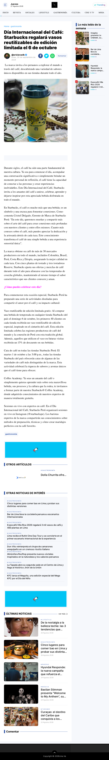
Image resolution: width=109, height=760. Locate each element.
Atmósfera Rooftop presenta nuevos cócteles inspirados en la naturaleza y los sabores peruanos (33, 555)
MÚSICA (45, 687)
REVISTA (17, 12)
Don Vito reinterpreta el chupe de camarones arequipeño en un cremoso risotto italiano (30, 548)
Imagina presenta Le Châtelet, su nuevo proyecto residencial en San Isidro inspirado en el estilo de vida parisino (97, 35)
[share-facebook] (40, 56)
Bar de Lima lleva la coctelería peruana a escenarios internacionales (33, 515)
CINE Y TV (89, 12)
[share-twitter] (46, 56)
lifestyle (47, 619)
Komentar (61, 56)
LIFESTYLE (44, 12)
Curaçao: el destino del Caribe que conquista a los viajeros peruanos (53, 715)
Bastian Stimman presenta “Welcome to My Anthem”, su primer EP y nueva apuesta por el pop (53, 693)
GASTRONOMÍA (60, 12)
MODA (101, 12)
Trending (101, 5)
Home (6, 26)
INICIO (6, 12)
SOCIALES (29, 12)
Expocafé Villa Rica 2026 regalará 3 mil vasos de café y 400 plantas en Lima (35, 526)
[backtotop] (54, 753)
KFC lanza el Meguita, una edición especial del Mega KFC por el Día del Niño (33, 577)
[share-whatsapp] (52, 56)
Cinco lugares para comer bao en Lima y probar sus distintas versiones (33, 504)
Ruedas (45, 664)
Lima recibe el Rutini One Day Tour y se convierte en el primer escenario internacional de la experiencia (34, 537)
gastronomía (11, 434)
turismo (46, 709)
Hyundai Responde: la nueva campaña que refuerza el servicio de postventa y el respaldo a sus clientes (53, 671)
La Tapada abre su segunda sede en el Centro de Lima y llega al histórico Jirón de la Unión (35, 566)
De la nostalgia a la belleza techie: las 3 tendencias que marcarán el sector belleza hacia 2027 (53, 626)
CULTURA (76, 12)
